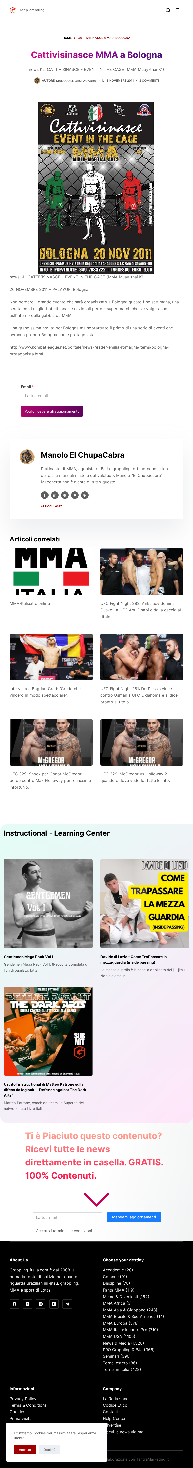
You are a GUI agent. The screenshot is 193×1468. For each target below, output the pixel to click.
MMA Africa (114, 1303)
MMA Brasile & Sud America (129, 1316)
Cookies (17, 1411)
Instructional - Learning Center (57, 833)
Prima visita (21, 1418)
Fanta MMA (113, 1290)
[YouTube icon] (75, 495)
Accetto (25, 1450)
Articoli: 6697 (51, 506)
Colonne (111, 1276)
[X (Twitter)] (27, 1304)
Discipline (112, 1283)
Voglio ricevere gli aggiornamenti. (52, 411)
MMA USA (112, 1336)
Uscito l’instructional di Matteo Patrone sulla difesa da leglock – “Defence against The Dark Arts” (45, 1090)
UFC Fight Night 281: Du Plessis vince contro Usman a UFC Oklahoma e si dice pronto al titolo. (139, 695)
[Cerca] (168, 10)
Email (27, 386)
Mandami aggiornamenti (134, 1217)
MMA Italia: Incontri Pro (125, 1329)
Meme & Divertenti (120, 1296)
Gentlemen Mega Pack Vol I (28, 957)
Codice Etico (115, 1405)
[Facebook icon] (45, 495)
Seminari (111, 1356)
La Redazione (115, 1398)
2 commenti (149, 80)
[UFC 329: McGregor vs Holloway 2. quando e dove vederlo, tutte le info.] (141, 742)
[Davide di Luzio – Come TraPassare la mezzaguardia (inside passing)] (144, 903)
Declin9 (49, 1450)
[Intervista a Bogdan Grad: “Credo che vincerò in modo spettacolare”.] (51, 657)
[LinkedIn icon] (55, 495)
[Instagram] (40, 1304)
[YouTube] (54, 1304)
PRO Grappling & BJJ (123, 1349)
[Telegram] (67, 1304)
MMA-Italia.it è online (30, 603)
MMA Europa (115, 1323)
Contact (110, 1411)
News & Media (116, 1343)
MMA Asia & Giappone (124, 1309)
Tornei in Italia (116, 1369)
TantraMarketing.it (152, 1459)
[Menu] (179, 10)
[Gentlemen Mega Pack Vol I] (48, 903)
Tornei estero (115, 1362)
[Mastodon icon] (85, 495)
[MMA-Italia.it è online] (51, 571)
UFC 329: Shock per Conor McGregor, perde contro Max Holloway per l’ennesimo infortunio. (50, 780)
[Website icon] (65, 495)
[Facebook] (14, 1304)
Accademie (113, 1269)
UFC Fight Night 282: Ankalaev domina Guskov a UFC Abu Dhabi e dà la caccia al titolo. (140, 610)
